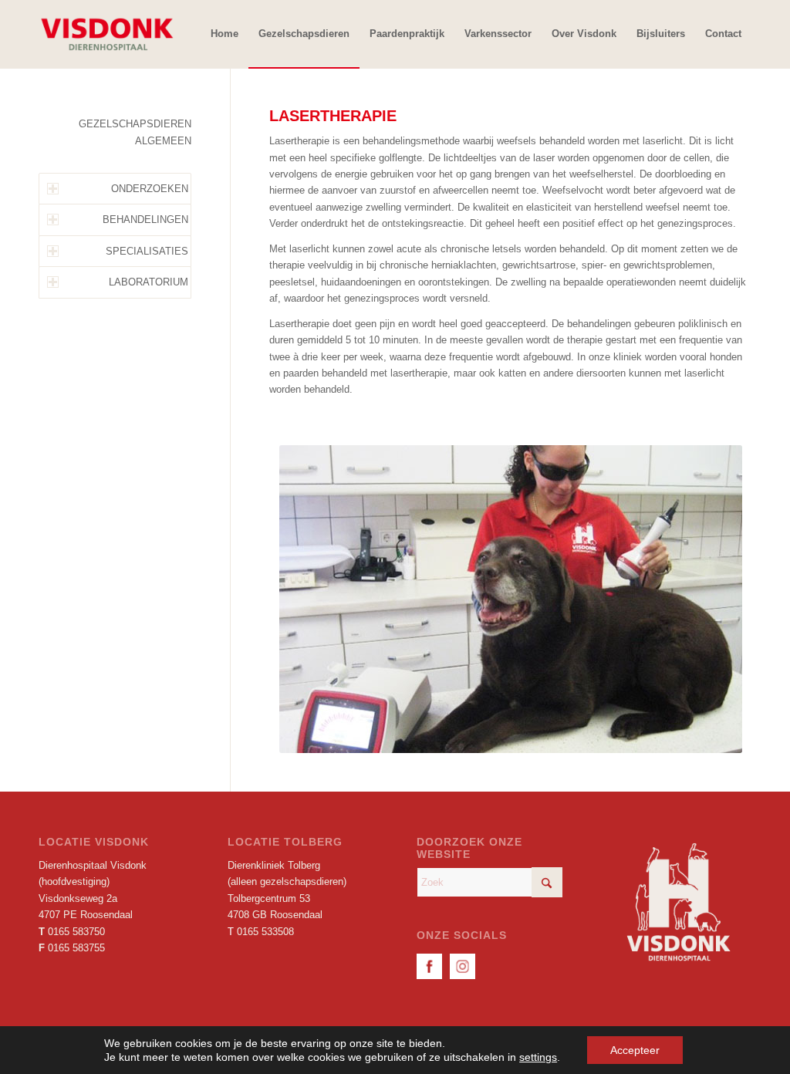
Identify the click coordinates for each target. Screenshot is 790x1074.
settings (538, 1057)
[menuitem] (224, 34)
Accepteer (635, 1050)
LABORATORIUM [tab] (148, 282)
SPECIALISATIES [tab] (147, 251)
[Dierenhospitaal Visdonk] (106, 34)
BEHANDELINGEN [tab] (145, 219)
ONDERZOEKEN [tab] (149, 188)
